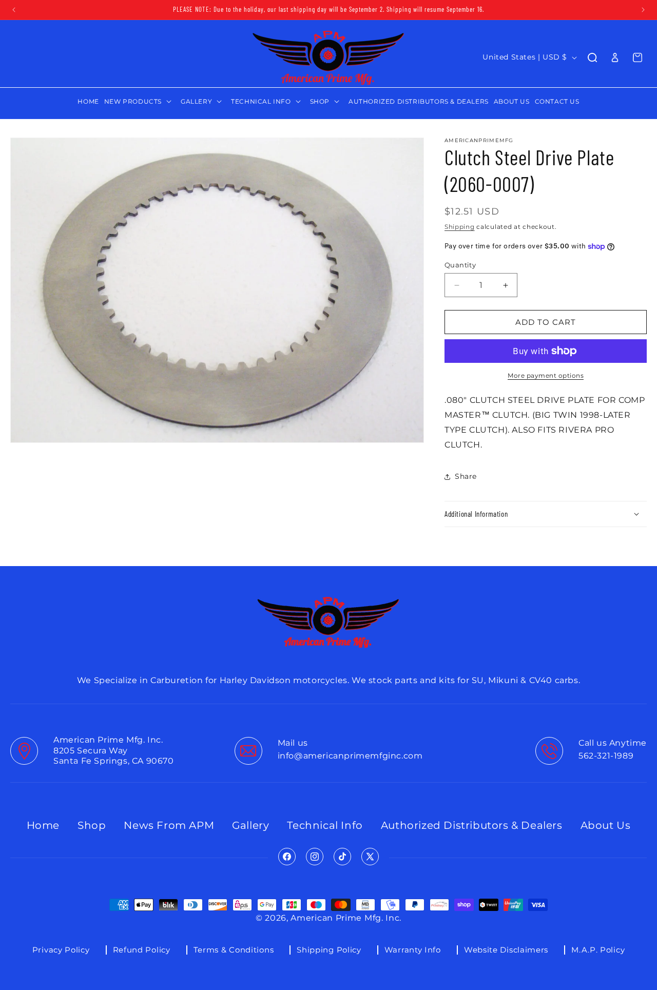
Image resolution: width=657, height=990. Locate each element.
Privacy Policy (61, 950)
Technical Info (324, 825)
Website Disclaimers (506, 950)
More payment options (546, 375)
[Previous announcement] (14, 10)
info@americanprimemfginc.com (350, 756)
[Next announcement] (643, 10)
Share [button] (466, 476)
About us (606, 825)
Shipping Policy (329, 950)
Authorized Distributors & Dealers (472, 825)
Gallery (250, 825)
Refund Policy (141, 950)
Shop (92, 825)
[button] (140, 102)
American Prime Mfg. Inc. (346, 918)
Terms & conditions (234, 950)
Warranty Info (412, 950)
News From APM (169, 825)
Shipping (460, 226)
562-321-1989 (605, 756)
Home (43, 825)
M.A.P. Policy (598, 950)
